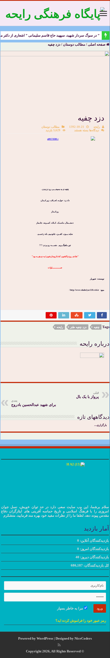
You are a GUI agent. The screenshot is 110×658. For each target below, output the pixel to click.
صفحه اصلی (97, 44)
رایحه (96, 126)
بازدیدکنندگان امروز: (94, 549)
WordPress (45, 638)
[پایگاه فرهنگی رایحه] (55, 12)
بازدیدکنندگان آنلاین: (94, 541)
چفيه (97, 327)
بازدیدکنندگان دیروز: (94, 557)
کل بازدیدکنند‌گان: (96, 565)
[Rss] (59, 645)
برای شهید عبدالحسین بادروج (33, 403)
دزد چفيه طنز (78, 327)
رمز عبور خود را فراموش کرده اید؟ (81, 621)
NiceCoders (83, 638)
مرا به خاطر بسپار (70, 608)
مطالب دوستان (74, 44)
